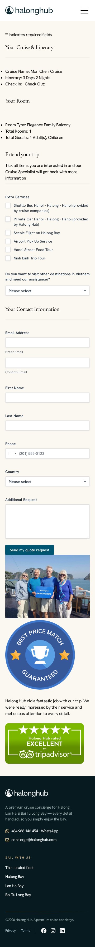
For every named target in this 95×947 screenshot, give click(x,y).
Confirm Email (16, 372)
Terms (25, 930)
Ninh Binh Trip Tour (29, 258)
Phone (10, 443)
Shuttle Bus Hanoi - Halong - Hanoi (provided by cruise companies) (51, 208)
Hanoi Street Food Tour (33, 249)
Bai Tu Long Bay (18, 894)
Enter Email (14, 352)
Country (12, 471)
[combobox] (12, 453)
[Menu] (84, 10)
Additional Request (21, 499)
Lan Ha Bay (14, 885)
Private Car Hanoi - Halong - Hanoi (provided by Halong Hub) (51, 222)
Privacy (10, 930)
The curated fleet (19, 867)
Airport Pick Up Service (33, 241)
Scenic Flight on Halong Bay (37, 232)
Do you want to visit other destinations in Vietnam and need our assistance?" (47, 277)
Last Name (14, 415)
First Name (14, 387)
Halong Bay (14, 876)
